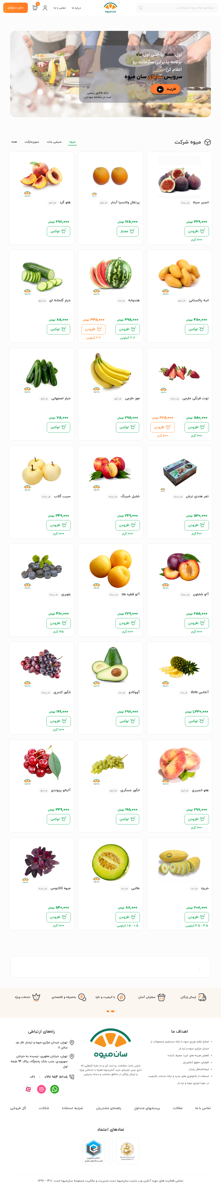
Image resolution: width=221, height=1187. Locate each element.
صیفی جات (54, 142)
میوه (72, 142)
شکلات (44, 1108)
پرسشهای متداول (147, 1108)
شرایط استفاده (72, 1108)
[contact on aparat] (28, 1089)
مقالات (177, 1108)
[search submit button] (140, 8)
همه (14, 142)
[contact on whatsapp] (54, 1089)
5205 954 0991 (56, 1077)
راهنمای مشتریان (108, 1108)
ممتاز (124, 231)
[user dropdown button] (45, 7)
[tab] (112, 1011)
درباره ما (76, 8)
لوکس (55, 231)
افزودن (193, 231)
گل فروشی (18, 1108)
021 (32, 1077)
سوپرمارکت (32, 142)
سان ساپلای (15, 8)
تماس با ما (60, 8)
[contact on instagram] (41, 1089)
